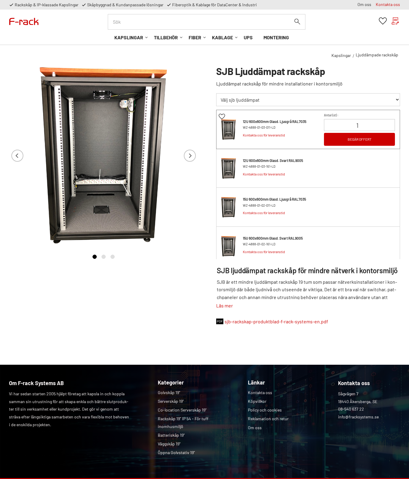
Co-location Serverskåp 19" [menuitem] (182, 409)
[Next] (189, 155)
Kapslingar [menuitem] (128, 37)
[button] (383, 21)
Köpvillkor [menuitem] (257, 401)
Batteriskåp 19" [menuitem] (171, 435)
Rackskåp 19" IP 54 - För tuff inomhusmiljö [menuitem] (183, 422)
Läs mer (224, 305)
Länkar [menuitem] (256, 382)
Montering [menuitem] (276, 37)
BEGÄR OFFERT (360, 139)
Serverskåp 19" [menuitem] (171, 401)
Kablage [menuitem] (222, 37)
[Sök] (297, 21)
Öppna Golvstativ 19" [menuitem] (176, 452)
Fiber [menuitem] (195, 37)
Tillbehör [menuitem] (166, 37)
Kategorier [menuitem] (171, 382)
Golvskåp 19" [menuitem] (169, 392)
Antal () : (331, 115)
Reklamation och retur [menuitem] (268, 418)
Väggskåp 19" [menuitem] (169, 443)
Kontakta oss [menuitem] (388, 4)
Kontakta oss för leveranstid (264, 135)
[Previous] (17, 155)
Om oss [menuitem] (364, 4)
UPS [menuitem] (248, 37)
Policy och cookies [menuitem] (265, 409)
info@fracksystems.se (358, 416)
